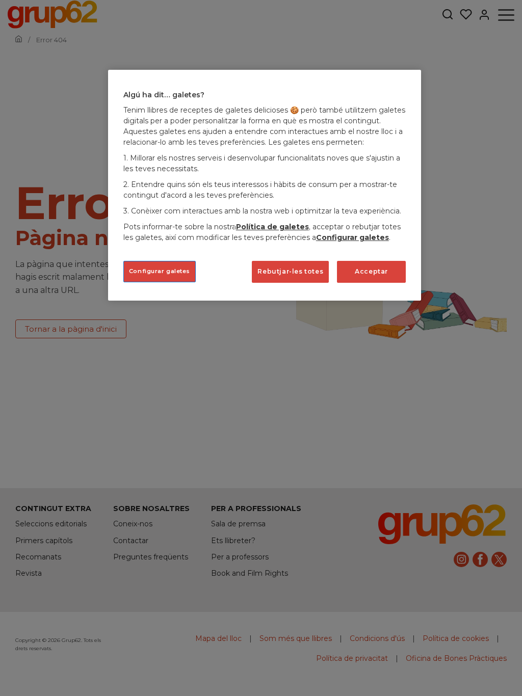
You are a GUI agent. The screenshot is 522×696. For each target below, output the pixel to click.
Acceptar (371, 271)
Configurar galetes (159, 271)
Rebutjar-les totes (290, 271)
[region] (264, 185)
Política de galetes (272, 226)
